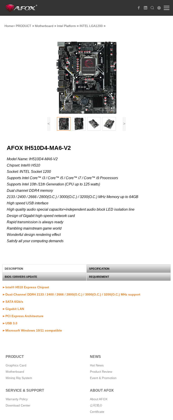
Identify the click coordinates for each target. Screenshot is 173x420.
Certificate (97, 411)
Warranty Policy (17, 399)
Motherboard (44, 26)
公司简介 (96, 405)
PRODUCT (23, 26)
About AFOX (98, 399)
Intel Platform (66, 26)
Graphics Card (16, 365)
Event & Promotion (103, 378)
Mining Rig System (19, 378)
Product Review (101, 371)
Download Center (18, 405)
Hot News (97, 365)
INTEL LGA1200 (91, 26)
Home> (10, 26)
